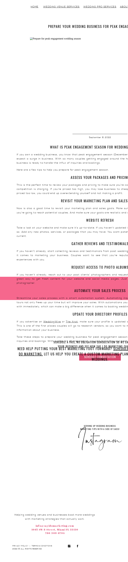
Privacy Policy (20, 546)
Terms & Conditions (42, 546)
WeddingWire (52, 321)
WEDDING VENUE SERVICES (61, 6)
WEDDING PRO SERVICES (99, 6)
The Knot (72, 321)
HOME (34, 6)
